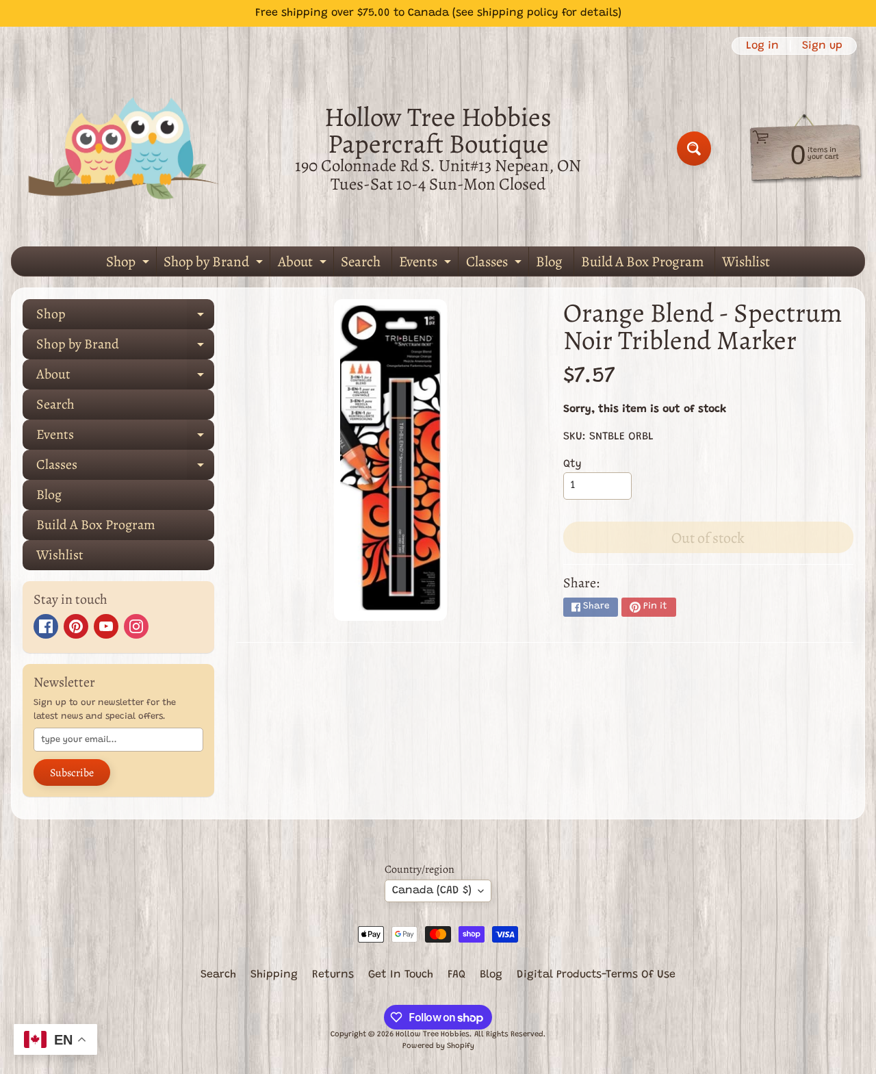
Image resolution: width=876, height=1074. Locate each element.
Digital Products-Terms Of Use (596, 974)
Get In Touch (400, 974)
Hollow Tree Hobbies (432, 1034)
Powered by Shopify (438, 1046)
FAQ (456, 974)
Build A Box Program (642, 261)
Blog (549, 261)
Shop (129, 264)
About (304, 264)
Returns (333, 974)
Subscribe (72, 772)
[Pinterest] (76, 626)
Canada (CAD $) (432, 890)
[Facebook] (46, 626)
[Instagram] (136, 626)
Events (426, 264)
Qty (572, 464)
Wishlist (746, 261)
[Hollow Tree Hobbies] (124, 148)
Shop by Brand (215, 264)
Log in (762, 45)
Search (361, 261)
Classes (495, 264)
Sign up (822, 45)
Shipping (274, 974)
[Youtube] (106, 626)
